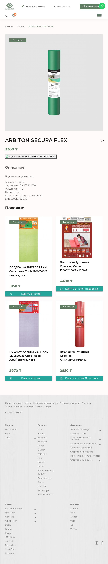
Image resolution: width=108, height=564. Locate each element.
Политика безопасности (45, 403)
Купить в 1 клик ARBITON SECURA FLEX (32, 156)
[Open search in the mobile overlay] (6, 15)
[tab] (15, 167)
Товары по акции (13, 406)
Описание (15, 167)
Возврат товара (43, 406)
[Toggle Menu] (99, 15)
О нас (8, 403)
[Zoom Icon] (54, 82)
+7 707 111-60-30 (62, 6)
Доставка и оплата (22, 403)
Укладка (86, 403)
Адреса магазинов (35, 6)
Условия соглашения (70, 403)
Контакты (28, 406)
